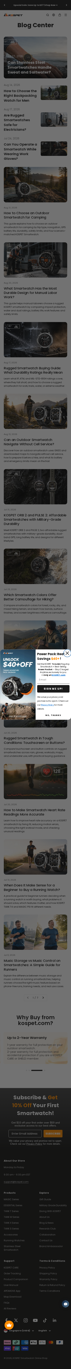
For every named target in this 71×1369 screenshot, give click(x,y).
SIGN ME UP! (53, 688)
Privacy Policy (47, 705)
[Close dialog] (67, 653)
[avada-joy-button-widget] (9, 1325)
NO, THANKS (53, 715)
